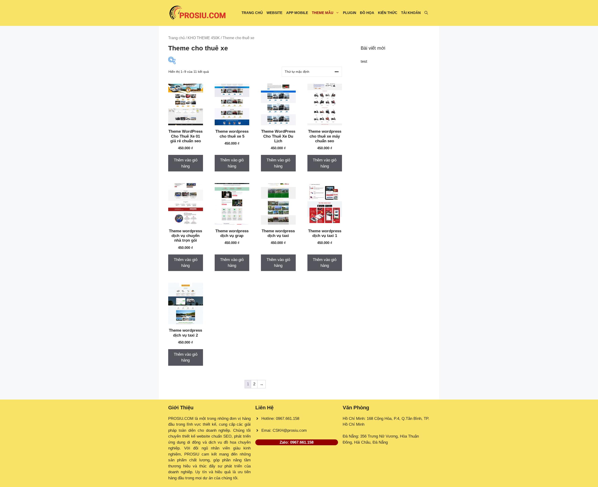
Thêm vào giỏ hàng (185, 163)
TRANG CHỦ (252, 13)
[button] (426, 13)
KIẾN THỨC (387, 13)
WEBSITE (274, 13)
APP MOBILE (297, 13)
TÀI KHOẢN (411, 13)
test (364, 61)
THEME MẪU (322, 13)
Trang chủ (176, 38)
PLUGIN (349, 13)
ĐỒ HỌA (367, 13)
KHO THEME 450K (204, 38)
